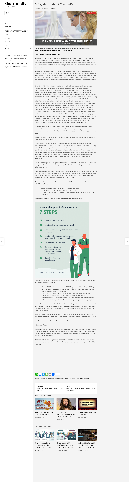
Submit (6, 34)
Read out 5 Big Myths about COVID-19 (47, 54)
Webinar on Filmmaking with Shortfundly (15, 55)
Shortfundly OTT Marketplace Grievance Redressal (15, 67)
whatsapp (86, 378)
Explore (6, 52)
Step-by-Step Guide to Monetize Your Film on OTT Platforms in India (43, 445)
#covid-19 (42, 378)
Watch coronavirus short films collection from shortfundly (53, 321)
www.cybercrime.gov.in (79, 122)
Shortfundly (15, 3)
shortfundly (68, 378)
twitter (81, 378)
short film (7, 38)
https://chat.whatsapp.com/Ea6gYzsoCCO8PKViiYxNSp (53, 50)
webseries (7, 41)
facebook (56, 378)
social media (75, 378)
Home (6, 23)
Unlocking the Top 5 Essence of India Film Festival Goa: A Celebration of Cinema (16, 30)
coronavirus (49, 378)
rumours (61, 378)
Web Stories (7, 26)
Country (6, 48)
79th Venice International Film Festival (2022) (44, 413)
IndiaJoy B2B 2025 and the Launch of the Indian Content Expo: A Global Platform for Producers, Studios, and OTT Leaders (87, 447)
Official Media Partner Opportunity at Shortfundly (15, 59)
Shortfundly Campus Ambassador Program (16, 63)
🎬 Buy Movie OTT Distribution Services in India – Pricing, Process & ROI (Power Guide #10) (65, 446)
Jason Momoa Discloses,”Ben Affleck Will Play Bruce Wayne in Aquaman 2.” (66, 415)
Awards (6, 45)
